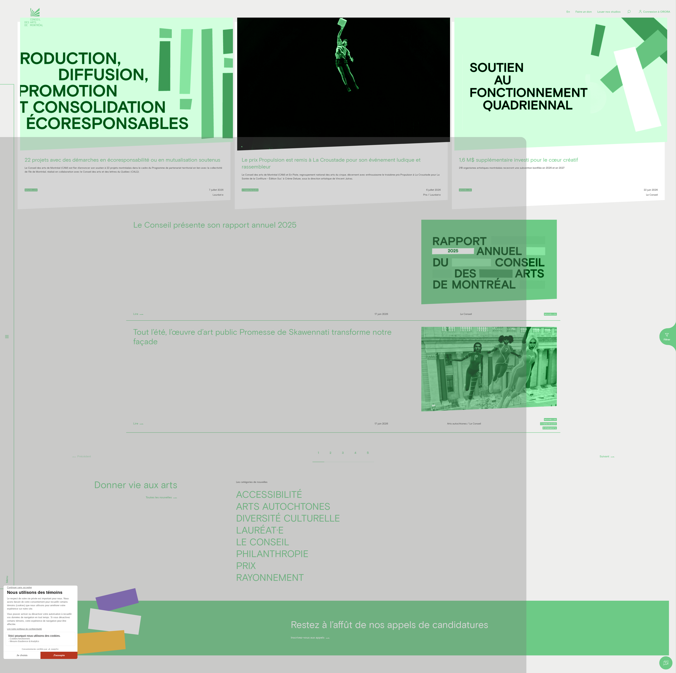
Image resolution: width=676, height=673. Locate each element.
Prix (246, 565)
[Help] (665, 662)
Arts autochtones (283, 506)
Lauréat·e (260, 529)
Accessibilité (269, 494)
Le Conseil (262, 541)
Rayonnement (270, 577)
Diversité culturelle (288, 517)
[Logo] (34, 17)
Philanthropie (272, 553)
